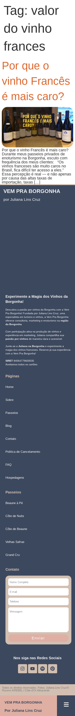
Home (9, 387)
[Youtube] (32, 668)
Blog (8, 426)
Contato (10, 439)
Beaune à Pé (14, 503)
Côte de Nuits (14, 516)
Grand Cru (12, 555)
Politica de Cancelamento (22, 451)
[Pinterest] (52, 668)
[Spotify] (42, 668)
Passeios (11, 413)
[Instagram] (22, 668)
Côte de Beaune (16, 529)
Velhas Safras (14, 542)
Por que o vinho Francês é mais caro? (36, 81)
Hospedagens (14, 477)
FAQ (8, 464)
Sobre (9, 400)
